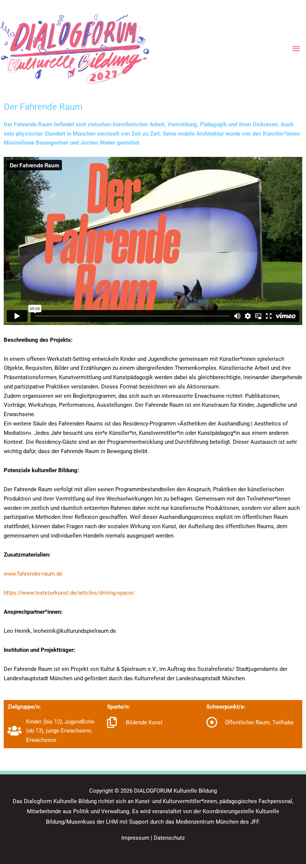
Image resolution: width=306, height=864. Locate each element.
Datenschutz (169, 837)
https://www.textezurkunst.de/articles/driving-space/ (69, 592)
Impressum (135, 837)
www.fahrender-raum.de (33, 573)
